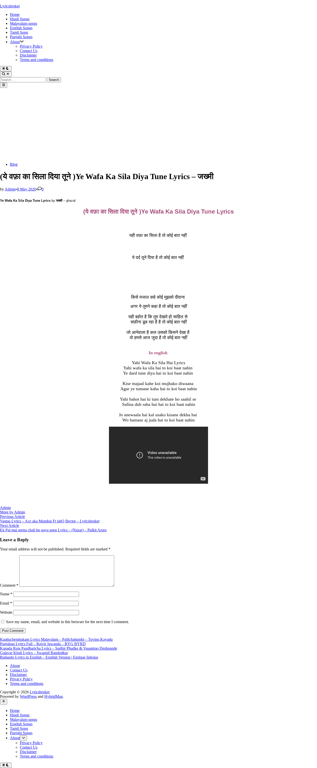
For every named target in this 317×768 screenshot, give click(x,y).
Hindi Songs (19, 19)
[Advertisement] (158, 125)
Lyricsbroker (10, 6)
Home (15, 14)
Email (6, 603)
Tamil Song (19, 32)
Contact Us (28, 51)
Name (6, 594)
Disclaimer (28, 55)
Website (6, 612)
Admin (10, 189)
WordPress (28, 696)
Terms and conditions (36, 60)
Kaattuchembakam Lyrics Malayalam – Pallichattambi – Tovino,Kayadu (56, 639)
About (15, 42)
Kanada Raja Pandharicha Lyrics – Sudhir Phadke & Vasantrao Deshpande (58, 648)
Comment (9, 585)
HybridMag (53, 696)
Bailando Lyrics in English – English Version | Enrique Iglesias (49, 657)
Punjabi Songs (21, 37)
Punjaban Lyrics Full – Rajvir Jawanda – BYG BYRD (43, 644)
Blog (14, 164)
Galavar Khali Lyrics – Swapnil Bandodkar (34, 653)
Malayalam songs (23, 23)
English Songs (21, 28)
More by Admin (12, 512)
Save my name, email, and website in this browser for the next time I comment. (67, 622)
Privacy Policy (31, 46)
